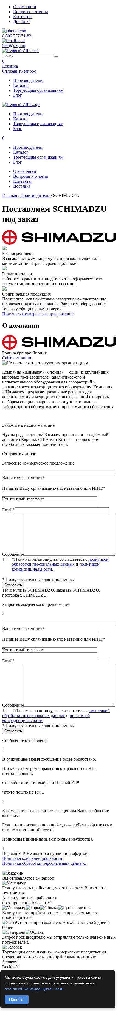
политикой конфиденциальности (34, 989)
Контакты (22, 16)
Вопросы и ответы (30, 11)
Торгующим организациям (38, 90)
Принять (16, 999)
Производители (28, 80)
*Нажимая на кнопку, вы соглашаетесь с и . (60, 564)
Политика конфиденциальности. (32, 858)
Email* (8, 510)
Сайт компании (16, 358)
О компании (24, 6)
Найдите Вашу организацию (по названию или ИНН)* (53, 488)
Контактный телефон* (23, 499)
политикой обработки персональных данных (60, 561)
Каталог (20, 85)
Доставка (21, 21)
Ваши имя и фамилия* (23, 477)
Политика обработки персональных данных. (44, 863)
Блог (17, 95)
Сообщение (13, 554)
